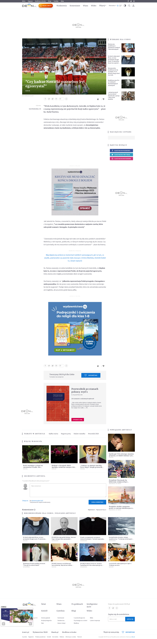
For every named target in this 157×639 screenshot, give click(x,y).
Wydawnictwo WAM (40, 632)
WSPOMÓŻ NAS (130, 632)
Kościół (27, 91)
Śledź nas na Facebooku (122, 150)
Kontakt (49, 637)
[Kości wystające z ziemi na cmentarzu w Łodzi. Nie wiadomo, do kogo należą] (35, 454)
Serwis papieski (45, 618)
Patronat (79, 637)
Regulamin (31, 637)
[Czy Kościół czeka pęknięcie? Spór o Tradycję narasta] (121, 552)
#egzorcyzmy (66, 434)
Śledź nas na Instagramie (122, 158)
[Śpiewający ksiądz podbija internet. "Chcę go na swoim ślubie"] (35, 552)
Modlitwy (76, 623)
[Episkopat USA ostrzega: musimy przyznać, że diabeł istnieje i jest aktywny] (121, 443)
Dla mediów (55, 637)
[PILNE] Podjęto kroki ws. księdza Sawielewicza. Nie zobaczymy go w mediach (91, 565)
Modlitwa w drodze (40, 1)
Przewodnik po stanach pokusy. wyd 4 (84, 390)
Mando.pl (54, 632)
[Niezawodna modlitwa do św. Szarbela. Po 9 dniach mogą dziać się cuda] (128, 71)
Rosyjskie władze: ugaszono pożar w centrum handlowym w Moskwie (120, 508)
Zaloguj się (25, 500)
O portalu (24, 637)
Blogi (49, 1)
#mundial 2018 (93, 434)
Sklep (62, 1)
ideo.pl (133, 637)
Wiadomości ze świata (115, 483)
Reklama (62, 637)
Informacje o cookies (71, 637)
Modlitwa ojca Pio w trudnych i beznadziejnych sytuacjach (113, 82)
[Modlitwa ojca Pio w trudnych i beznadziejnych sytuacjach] (128, 83)
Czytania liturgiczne (79, 618)
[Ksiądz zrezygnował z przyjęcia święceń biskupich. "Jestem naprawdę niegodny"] (92, 526)
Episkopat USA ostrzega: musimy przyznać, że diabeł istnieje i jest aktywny (121, 455)
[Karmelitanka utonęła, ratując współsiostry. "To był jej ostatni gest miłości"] (121, 526)
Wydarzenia (62, 6)
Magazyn (30, 1)
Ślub (42, 623)
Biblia (23, 1)
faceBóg (56, 1)
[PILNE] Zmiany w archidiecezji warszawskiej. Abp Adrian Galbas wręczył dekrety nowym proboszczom (64, 565)
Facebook (128, 1)
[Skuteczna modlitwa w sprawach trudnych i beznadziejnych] (128, 47)
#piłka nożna (53, 434)
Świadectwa (61, 620)
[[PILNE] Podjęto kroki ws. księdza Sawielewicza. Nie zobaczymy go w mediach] (92, 552)
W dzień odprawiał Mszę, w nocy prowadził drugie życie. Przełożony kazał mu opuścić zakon (114, 60)
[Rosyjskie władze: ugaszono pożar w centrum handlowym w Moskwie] (121, 495)
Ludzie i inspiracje (95, 620)
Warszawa (112, 5)
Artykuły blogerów (46, 620)
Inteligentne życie (92, 605)
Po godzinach (77, 604)
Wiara (85, 6)
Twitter (131, 1)
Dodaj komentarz (97, 502)
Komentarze (75, 6)
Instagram (134, 1)
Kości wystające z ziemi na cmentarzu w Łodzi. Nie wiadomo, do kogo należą (33, 467)
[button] (124, 5)
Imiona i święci (61, 623)
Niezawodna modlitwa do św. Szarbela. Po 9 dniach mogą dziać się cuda (114, 71)
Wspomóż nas (92, 375)
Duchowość (61, 618)
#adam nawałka (79, 434)
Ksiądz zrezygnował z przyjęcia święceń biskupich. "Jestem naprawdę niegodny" (92, 539)
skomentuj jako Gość (37, 500)
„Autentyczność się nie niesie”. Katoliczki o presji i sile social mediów (113, 95)
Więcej (102, 5)
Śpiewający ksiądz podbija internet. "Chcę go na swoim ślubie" (34, 564)
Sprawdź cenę (77, 420)
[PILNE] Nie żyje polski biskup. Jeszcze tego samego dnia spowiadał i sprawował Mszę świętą (64, 539)
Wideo (93, 6)
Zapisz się (130, 619)
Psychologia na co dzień (80, 620)
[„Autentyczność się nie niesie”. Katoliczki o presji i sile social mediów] (128, 95)
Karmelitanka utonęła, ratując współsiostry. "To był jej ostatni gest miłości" (120, 539)
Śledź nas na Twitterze (122, 154)
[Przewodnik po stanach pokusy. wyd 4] (58, 403)
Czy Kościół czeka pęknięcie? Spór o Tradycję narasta (120, 564)
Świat (43, 604)
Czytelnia (60, 611)
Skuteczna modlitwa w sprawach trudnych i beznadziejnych (114, 46)
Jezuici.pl (25, 632)
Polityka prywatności (40, 637)
